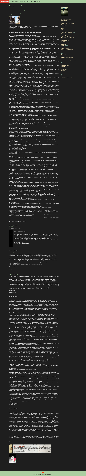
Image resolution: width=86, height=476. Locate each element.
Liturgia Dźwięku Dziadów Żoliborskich (17, 14)
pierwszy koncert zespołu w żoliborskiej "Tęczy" (26, 438)
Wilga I (64, 45)
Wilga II (65, 46)
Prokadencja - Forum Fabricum (67, 77)
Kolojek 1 (63, 28)
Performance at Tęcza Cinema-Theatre (17, 298)
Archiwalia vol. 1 (64, 20)
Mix (62, 27)
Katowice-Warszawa (13, 274)
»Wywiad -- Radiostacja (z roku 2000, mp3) (18, 10)
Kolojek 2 (63, 29)
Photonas (63, 41)
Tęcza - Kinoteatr (65, 75)
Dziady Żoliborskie (5, 1)
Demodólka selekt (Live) (66, 19)
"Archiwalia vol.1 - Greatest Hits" (16, 410)
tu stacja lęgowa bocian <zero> (15, 252)
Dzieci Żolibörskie (65, 25)
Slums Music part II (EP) (66, 36)
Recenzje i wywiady (14, 1)
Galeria (27, 1)
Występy (21, 1)
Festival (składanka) (65, 48)
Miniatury (11, 226)
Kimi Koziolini (33, 1)
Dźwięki (63, 64)
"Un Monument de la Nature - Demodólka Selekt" (46, 410)
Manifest (63, 70)
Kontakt (39, 1)
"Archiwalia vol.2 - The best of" (29, 410)
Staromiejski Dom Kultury (68, 32)
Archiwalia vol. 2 (64, 21)
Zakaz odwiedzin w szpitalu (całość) (68, 60)
